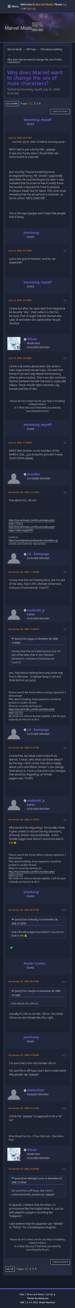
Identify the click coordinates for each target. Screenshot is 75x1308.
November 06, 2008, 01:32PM (24, 819)
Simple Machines (47, 1302)
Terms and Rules (35, 1294)
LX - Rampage (38, 554)
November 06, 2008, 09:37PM (24, 909)
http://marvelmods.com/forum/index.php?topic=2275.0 (32, 711)
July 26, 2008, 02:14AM (20, 250)
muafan (33, 474)
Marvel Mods (18, 28)
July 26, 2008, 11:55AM (20, 442)
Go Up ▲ (51, 1294)
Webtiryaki (43, 1298)
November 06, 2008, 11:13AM (24, 492)
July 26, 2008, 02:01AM (20, 137)
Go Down (12, 103)
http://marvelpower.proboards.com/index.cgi (33, 540)
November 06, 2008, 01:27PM (24, 747)
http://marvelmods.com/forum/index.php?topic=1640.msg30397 (32, 528)
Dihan (32, 339)
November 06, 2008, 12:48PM (24, 629)
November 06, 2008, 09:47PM (24, 981)
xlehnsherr (36, 1090)
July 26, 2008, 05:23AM (20, 300)
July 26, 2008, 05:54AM (20, 357)
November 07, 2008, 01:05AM (24, 1055)
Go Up (9, 1268)
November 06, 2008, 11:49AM (24, 571)
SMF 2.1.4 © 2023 (29, 1302)
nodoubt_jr (36, 610)
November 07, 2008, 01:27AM (24, 1108)
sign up (31, 8)
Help (21, 1294)
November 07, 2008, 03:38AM (24, 1168)
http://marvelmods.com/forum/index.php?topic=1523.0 (32, 522)
